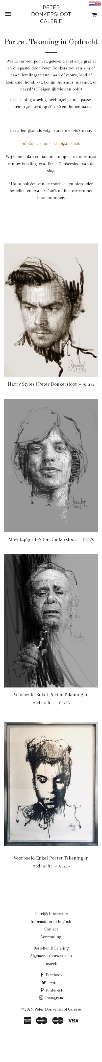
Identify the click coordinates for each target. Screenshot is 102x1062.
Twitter (53, 982)
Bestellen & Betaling (51, 948)
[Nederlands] (92, 3)
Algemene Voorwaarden (51, 955)
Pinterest (53, 990)
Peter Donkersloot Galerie (51, 14)
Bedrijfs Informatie (51, 913)
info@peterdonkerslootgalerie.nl (51, 143)
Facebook (53, 975)
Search (51, 963)
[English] (98, 3)
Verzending (51, 936)
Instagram (53, 998)
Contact (51, 929)
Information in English (51, 921)
